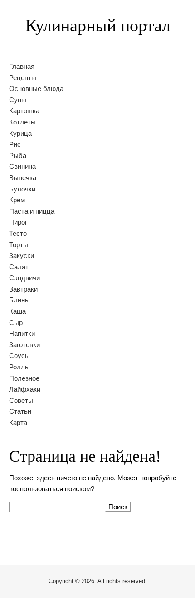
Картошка (24, 111)
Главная (21, 66)
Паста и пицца (31, 211)
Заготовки (24, 345)
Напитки (22, 333)
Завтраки (23, 289)
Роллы (19, 367)
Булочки (22, 189)
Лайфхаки (24, 389)
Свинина (22, 166)
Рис (15, 144)
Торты (18, 245)
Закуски (21, 255)
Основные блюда (36, 88)
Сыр (16, 322)
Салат (19, 267)
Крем (17, 200)
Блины (19, 300)
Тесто (18, 233)
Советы (21, 400)
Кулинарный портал (98, 25)
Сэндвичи (24, 278)
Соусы (19, 355)
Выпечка (22, 178)
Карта (18, 422)
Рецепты (22, 77)
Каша (17, 311)
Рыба (17, 155)
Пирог (18, 222)
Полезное (24, 378)
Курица (20, 133)
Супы (17, 100)
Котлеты (22, 122)
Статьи (20, 411)
